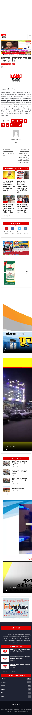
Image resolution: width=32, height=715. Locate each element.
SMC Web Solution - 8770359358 (22, 709)
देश (2, 693)
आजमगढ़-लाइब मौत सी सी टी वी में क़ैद (8, 153)
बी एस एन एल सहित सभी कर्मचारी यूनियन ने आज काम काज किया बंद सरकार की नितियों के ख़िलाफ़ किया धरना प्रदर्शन (23, 157)
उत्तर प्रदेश (9, 64)
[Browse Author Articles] (16, 133)
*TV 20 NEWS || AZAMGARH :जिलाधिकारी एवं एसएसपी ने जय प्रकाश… (20, 471)
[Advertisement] (16, 17)
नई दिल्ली (3, 689)
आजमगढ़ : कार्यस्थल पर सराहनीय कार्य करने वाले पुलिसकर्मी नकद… (20, 650)
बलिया (2, 696)
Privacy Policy (16, 704)
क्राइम (13, 64)
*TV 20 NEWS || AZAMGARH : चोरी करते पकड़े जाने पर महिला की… (19, 480)
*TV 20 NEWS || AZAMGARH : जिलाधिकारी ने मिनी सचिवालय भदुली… (20, 463)
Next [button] (29, 47)
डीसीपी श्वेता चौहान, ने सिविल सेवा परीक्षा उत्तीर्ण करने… (20, 665)
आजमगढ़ (4, 64)
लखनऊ (3, 686)
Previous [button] (3, 47)
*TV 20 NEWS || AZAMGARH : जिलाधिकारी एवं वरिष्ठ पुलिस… (19, 487)
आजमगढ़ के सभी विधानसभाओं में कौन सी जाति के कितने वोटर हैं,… (20, 657)
